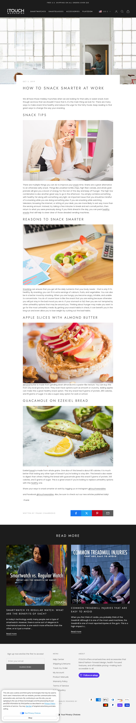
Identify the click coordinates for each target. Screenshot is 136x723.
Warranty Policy (60, 681)
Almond (26, 384)
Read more (11, 633)
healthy (34, 483)
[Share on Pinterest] (97, 513)
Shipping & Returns (61, 663)
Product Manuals (61, 677)
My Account (58, 672)
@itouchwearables (97, 488)
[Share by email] (108, 513)
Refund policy (59, 690)
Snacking (27, 289)
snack (76, 184)
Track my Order (60, 668)
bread (32, 470)
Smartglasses (56, 11)
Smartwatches (38, 11)
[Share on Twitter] (86, 513)
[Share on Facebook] (76, 513)
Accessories (73, 11)
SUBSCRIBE (25, 667)
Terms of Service (61, 685)
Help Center (58, 659)
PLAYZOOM (87, 11)
